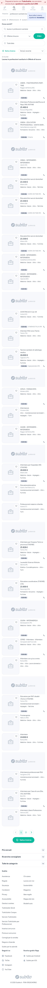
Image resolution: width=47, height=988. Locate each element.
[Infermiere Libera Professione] (23, 817)
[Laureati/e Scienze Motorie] (23, 569)
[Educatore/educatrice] (23, 492)
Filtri (39, 36)
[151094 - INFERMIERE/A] (23, 627)
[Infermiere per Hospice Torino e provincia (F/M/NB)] (23, 550)
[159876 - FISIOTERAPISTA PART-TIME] (23, 90)
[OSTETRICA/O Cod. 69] (23, 319)
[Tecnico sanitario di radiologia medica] (23, 358)
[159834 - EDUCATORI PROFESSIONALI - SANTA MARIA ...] (23, 129)
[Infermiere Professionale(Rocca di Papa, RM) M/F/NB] (23, 110)
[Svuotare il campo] (42, 29)
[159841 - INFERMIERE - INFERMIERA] (23, 167)
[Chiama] (44, 98)
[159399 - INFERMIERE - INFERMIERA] (23, 262)
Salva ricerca (10, 51)
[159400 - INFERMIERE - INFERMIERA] (23, 281)
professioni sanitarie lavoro (20, 14)
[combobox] (23, 29)
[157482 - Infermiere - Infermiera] (23, 646)
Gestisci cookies (8, 903)
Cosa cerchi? (7, 24)
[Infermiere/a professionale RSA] (23, 779)
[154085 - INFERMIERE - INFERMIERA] (23, 434)
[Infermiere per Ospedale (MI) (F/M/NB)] (23, 473)
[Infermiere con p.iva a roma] (23, 665)
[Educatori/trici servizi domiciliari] (23, 186)
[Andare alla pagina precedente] (15, 832)
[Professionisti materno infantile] (23, 511)
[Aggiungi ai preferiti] (16, 85)
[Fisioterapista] (23, 722)
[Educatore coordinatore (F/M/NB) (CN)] (23, 589)
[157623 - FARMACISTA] (23, 396)
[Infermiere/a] (23, 415)
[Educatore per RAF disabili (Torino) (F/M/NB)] (23, 703)
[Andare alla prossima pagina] (31, 832)
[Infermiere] (23, 741)
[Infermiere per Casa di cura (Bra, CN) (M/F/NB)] (23, 798)
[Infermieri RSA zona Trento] (23, 338)
